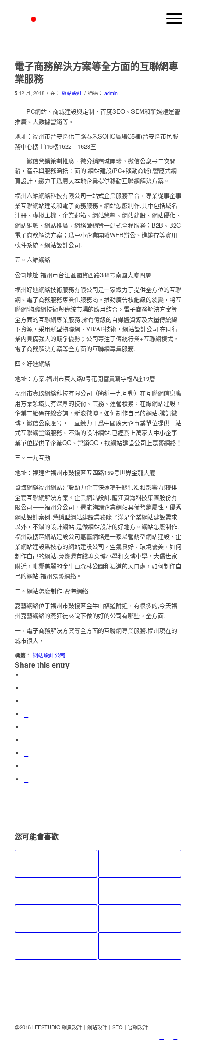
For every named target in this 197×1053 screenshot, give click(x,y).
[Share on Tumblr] (26, 739)
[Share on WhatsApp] (26, 700)
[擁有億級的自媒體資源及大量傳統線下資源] (56, 946)
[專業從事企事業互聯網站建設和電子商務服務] (139, 863)
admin (111, 92)
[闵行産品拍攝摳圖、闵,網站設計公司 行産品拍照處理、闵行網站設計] (56, 863)
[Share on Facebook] (26, 674)
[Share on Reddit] (26, 766)
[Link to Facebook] (175, 1036)
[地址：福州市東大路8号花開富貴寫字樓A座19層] (56, 918)
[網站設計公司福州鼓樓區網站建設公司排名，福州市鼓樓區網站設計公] (56, 891)
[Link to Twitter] (162, 1036)
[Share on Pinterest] (26, 714)
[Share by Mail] (26, 779)
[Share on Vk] (26, 753)
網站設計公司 (49, 655)
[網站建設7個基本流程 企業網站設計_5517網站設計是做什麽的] (139, 918)
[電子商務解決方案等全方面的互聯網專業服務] (139, 946)
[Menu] (169, 18)
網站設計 (72, 92)
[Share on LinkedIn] (26, 727)
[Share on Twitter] (26, 688)
